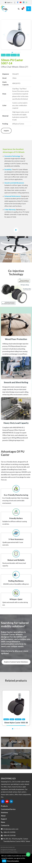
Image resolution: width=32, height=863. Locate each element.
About (3, 816)
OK (4, 861)
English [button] (8, 2)
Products (4, 806)
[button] (4, 34)
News (3, 822)
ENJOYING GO (10, 847)
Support (4, 819)
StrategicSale (12, 849)
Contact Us (5, 825)
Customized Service (8, 809)
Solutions (4, 812)
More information (13, 861)
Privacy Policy (13, 852)
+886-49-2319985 (9, 832)
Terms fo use (4, 852)
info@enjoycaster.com (10, 829)
